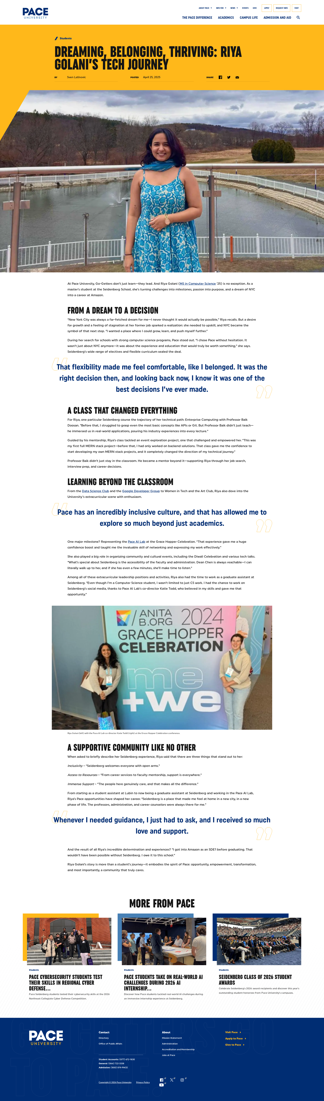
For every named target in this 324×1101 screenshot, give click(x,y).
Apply (266, 8)
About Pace (204, 8)
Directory (104, 1038)
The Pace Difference (197, 18)
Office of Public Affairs (110, 1043)
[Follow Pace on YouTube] (162, 1084)
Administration (170, 1043)
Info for (220, 8)
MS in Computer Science (198, 284)
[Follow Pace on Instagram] (183, 1079)
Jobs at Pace (168, 1055)
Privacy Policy (143, 1082)
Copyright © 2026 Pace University (115, 1082)
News (233, 8)
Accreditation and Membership (178, 1049)
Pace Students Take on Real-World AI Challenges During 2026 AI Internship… (163, 982)
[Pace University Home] (42, 13)
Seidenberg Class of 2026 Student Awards (255, 979)
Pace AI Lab (136, 542)
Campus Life (249, 18)
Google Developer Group (141, 491)
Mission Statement (172, 1038)
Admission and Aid (277, 18)
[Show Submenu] (210, 8)
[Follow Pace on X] (172, 1079)
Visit (296, 8)
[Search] (298, 18)
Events (245, 8)
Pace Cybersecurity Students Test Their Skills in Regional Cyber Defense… (65, 982)
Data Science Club (95, 491)
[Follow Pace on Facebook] (162, 1079)
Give (255, 8)
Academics (226, 18)
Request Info (282, 8)
